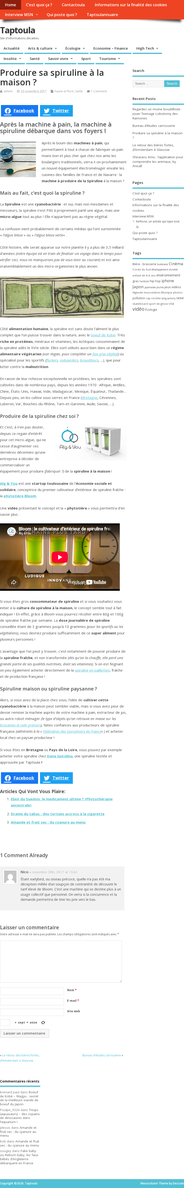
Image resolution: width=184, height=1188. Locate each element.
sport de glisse (158, 303)
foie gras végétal (105, 353)
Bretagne (90, 397)
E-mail (73, 1001)
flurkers (52, 360)
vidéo (138, 309)
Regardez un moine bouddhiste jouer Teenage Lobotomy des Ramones (156, 113)
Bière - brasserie (144, 264)
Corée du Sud (141, 269)
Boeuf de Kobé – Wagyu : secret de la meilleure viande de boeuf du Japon (19, 1098)
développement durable (164, 269)
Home (10, 4)
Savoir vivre (58, 58)
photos (178, 292)
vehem (8, 91)
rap (148, 298)
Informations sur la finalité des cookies (131, 4)
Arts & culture (40, 48)
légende (137, 292)
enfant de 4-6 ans (144, 275)
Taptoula (17, 30)
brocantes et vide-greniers (20, 725)
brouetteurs (89, 360)
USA (171, 303)
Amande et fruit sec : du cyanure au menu (48, 822)
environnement (168, 275)
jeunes (160, 287)
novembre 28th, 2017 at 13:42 (54, 872)
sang (164, 298)
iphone (167, 280)
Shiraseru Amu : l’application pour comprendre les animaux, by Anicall (157, 161)
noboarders (69, 360)
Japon (138, 286)
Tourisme (107, 58)
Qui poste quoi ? (62, 14)
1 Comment (99, 91)
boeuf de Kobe (103, 335)
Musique (166, 292)
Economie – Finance (110, 48)
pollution (138, 298)
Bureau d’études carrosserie (101, 1055)
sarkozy (171, 298)
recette (156, 298)
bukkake (162, 264)
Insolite (10, 58)
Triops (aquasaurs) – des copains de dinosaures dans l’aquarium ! (20, 1116)
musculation (152, 292)
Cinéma (176, 263)
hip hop (155, 281)
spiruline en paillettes (92, 670)
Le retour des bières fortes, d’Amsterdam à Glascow (153, 147)
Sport (86, 58)
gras (135, 281)
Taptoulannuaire (102, 14)
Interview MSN (19, 14)
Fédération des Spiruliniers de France (72, 731)
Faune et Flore (64, 91)
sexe (180, 297)
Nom (72, 990)
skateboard (140, 303)
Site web (73, 1011)
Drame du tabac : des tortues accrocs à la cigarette (57, 813)
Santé (35, 58)
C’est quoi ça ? (39, 4)
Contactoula (73, 4)
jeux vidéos (173, 287)
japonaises (150, 287)
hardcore (144, 281)
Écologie (72, 48)
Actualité (12, 48)
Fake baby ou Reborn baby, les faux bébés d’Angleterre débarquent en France (19, 1157)
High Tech (145, 48)
